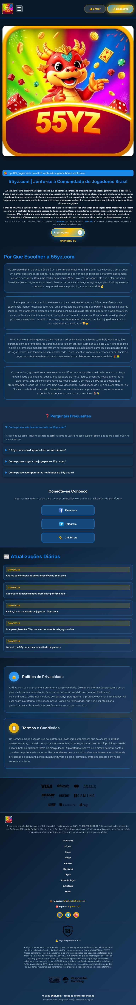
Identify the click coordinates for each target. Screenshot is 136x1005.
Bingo (68, 857)
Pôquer (68, 846)
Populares (68, 840)
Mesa (68, 852)
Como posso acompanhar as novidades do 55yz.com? (39, 472)
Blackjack (68, 869)
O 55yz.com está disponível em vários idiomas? (35, 450)
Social (68, 891)
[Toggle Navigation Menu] (19, 8)
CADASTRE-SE (68, 241)
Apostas (68, 863)
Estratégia (68, 886)
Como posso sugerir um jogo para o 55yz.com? (35, 461)
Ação (68, 874)
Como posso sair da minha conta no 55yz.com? (35, 427)
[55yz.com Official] (7, 9)
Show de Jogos (68, 880)
